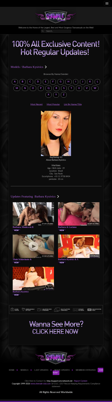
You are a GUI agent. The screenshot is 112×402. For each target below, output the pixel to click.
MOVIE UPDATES (62, 370)
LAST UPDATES (41, 370)
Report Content (80, 381)
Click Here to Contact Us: (35, 381)
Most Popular (53, 104)
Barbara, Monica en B (23, 227)
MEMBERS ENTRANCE (86, 370)
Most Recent (36, 104)
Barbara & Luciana (67, 227)
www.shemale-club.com (41, 384)
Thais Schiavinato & (22, 259)
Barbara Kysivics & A (68, 259)
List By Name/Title (73, 104)
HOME (11, 370)
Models (15, 67)
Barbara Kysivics (21, 291)
